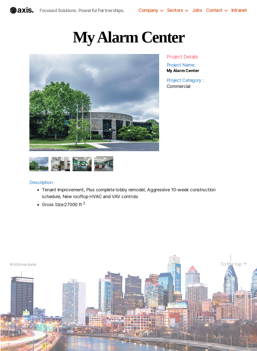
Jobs (197, 10)
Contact (214, 10)
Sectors (175, 10)
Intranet (239, 10)
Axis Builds (28, 264)
